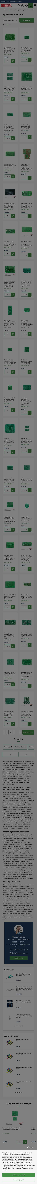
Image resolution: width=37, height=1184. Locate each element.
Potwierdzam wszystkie (18, 1175)
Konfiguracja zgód (18, 1180)
